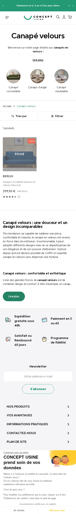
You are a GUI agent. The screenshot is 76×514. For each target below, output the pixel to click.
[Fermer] (69, 6)
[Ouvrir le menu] (7, 17)
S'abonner (38, 389)
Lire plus (38, 59)
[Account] (63, 18)
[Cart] (69, 18)
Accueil (7, 106)
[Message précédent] (3, 5)
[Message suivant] (73, 5)
